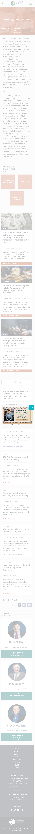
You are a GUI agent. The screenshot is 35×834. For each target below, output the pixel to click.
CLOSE (31, 407)
